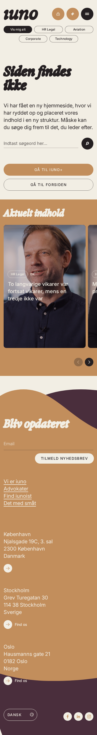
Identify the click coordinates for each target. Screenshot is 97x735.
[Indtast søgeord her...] (41, 143)
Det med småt (20, 503)
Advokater (16, 489)
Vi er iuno (15, 481)
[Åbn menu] (87, 14)
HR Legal (48, 29)
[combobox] (20, 715)
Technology (63, 39)
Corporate (33, 39)
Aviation (79, 29)
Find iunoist (18, 496)
